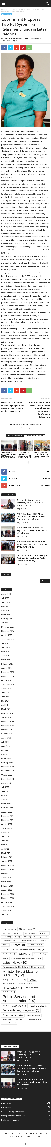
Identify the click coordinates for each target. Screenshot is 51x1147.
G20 (5, 949)
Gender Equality (40, 954)
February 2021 (7, 857)
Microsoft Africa (37, 967)
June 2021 (5, 841)
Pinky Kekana (13, 987)
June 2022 (5, 791)
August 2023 (6, 738)
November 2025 (7, 631)
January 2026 (6, 623)
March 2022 (6, 804)
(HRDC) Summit (9, 929)
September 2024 (7, 684)
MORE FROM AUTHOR (34, 436)
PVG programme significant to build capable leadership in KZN (41, 455)
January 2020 (6, 890)
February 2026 (7, 619)
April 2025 (5, 656)
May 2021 (5, 845)
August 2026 (6, 594)
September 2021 (7, 828)
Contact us (40, 1136)
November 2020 (7, 869)
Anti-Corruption (31, 933)
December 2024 (7, 672)
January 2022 (6, 812)
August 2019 (6, 911)
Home (3, 10)
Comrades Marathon (28, 940)
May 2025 (5, 652)
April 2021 (5, 849)
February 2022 (7, 808)
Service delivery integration (21, 1010)
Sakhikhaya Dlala (38, 1006)
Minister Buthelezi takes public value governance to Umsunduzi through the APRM (32, 544)
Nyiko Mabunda (9, 983)
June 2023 (5, 746)
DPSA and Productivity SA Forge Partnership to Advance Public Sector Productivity (32, 558)
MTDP (6, 980)
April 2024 (5, 705)
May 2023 (5, 750)
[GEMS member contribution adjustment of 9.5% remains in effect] (25, 445)
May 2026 (5, 606)
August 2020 (6, 878)
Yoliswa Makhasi (35, 1019)
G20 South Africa (9, 954)
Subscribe (45, 485)
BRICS (27, 937)
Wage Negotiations (33, 1015)
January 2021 (6, 861)
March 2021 (6, 853)
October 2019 (6, 902)
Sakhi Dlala (19, 1006)
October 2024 (6, 680)
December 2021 (7, 816)
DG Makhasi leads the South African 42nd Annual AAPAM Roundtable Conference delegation (39, 409)
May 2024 (5, 701)
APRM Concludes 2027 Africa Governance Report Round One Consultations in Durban (31, 516)
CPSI (5, 945)
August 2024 (6, 689)
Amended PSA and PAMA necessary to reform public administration (30, 503)
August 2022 (6, 783)
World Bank (21, 1019)
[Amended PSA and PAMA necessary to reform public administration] (8, 504)
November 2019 (7, 898)
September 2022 (7, 779)
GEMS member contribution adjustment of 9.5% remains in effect (25, 455)
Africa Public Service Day (12, 933)
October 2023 (6, 730)
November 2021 (7, 820)
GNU (5, 958)
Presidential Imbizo (33, 987)
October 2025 (6, 635)
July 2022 (5, 787)
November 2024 (7, 676)
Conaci (42, 940)
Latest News (11, 10)
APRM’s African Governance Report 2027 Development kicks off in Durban (8, 455)
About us (30, 1136)
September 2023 (7, 734)
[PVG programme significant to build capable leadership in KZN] (42, 445)
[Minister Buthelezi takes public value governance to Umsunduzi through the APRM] (8, 545)
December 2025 (7, 627)
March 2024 (6, 709)
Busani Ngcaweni (41, 937)
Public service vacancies (15, 1136)
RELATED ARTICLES (15, 436)
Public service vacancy (10, 1120)
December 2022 (7, 767)
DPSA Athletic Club (35, 945)
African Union (27, 929)
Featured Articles (30, 1133)
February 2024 (7, 713)
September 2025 (7, 639)
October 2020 (6, 874)
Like (48, 472)
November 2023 (7, 726)
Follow (46, 479)
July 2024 (5, 693)
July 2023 (5, 742)
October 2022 (6, 775)
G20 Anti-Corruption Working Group (27, 949)
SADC (6, 1006)
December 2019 (7, 894)
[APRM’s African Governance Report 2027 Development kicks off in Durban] (9, 445)
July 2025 (5, 643)
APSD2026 (7, 937)
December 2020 (7, 865)
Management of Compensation (13, 1116)
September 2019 (7, 906)
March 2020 (6, 882)
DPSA (18, 945)
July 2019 (5, 915)
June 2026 (5, 602)
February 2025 (7, 664)
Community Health (10, 940)
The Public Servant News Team (16, 38)
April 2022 (5, 800)
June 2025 (5, 647)
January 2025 (6, 668)
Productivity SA (9, 992)
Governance (6, 1108)
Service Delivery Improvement (13, 1112)
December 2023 (7, 721)
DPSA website (25, 1140)
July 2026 (5, 598)
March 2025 (6, 660)
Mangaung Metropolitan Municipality (15, 967)
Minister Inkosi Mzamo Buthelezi (20, 973)
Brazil (18, 937)
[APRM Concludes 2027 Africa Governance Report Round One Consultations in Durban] (8, 518)
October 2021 (6, 824)
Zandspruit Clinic (9, 1023)
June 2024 (5, 697)
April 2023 (5, 754)
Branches (43, 1133)
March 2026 (6, 615)
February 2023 (7, 763)
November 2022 (7, 771)
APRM (44, 933)
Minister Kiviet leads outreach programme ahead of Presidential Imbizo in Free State (12, 406)
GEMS (25, 953)
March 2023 (6, 758)
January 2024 (6, 717)
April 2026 (5, 610)
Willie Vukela (8, 1019)
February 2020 (7, 886)
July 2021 (5, 837)
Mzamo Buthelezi (19, 980)
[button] (47, 4)
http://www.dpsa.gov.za (25, 428)
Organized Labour (25, 983)
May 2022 (5, 795)
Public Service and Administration (19, 998)
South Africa (13, 1015)
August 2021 (6, 832)
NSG (32, 980)
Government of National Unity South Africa (26, 958)
